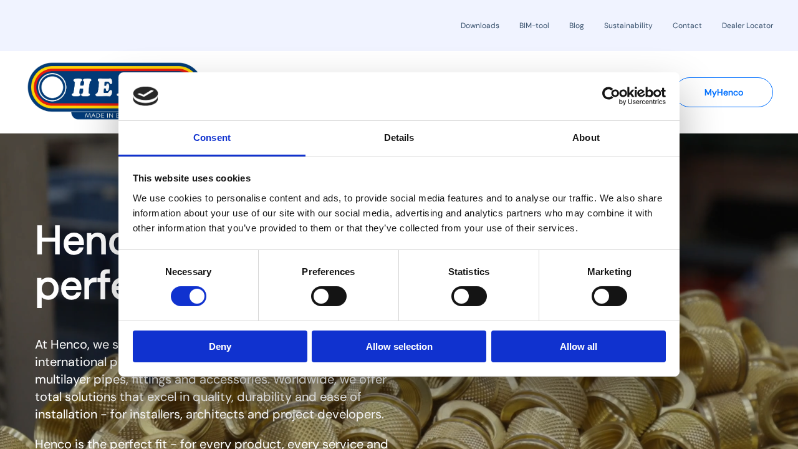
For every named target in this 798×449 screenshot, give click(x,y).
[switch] (329, 296)
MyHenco (723, 92)
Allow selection (399, 346)
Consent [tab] (212, 137)
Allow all (578, 346)
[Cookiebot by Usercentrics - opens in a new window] (611, 96)
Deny (220, 346)
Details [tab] (399, 137)
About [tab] (586, 137)
